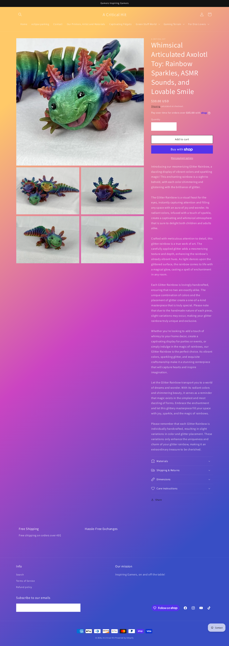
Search (20, 574)
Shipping (155, 106)
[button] (20, 14)
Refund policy (24, 587)
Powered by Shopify (124, 638)
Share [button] (158, 499)
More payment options (182, 158)
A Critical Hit (109, 638)
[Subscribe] (76, 607)
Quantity (155, 119)
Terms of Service (25, 580)
